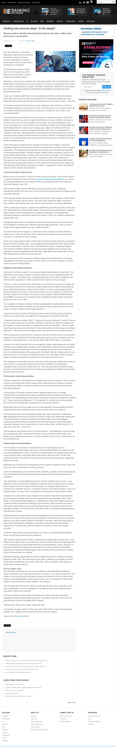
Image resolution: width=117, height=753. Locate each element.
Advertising (36, 2)
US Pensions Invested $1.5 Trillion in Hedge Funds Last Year (101, 105)
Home (4, 2)
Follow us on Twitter (66, 716)
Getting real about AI (12, 693)
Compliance (70, 21)
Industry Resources (23, 2)
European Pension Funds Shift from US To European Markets (100, 139)
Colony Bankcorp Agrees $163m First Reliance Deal (22, 669)
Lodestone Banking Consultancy (50, 179)
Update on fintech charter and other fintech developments (23, 687)
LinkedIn (80, 2)
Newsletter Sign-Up (94, 721)
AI (27, 21)
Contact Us (63, 719)
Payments (6, 21)
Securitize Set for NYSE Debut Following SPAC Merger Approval (25, 666)
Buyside (90, 724)
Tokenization (18, 21)
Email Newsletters (65, 721)
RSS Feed (87, 2)
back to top (72, 702)
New (89, 719)
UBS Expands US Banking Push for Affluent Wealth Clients (24, 663)
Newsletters (11, 2)
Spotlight (91, 21)
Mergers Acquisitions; (21, 616)
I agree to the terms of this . (97, 90)
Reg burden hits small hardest (15, 684)
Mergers (50, 21)
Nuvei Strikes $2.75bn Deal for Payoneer (18, 672)
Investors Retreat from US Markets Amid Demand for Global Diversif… (100, 128)
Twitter (84, 2)
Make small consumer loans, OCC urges (18, 696)
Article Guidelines (36, 721)
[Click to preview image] (56, 61)
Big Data (34, 21)
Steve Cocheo (30, 41)
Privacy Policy (105, 90)
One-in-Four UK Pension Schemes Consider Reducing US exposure (100, 116)
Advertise (34, 719)
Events (81, 21)
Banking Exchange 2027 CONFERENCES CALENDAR (94, 33)
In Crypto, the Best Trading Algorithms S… (81, 10)
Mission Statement (36, 724)
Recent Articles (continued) (39, 730)
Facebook (91, 1)
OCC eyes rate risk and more (15, 690)
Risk (42, 21)
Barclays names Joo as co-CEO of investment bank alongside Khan (26, 660)
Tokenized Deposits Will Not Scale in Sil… (106, 11)
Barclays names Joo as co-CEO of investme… (55, 11)
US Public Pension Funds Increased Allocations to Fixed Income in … (100, 151)
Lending (60, 21)
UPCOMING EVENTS (90, 28)
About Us (34, 716)
